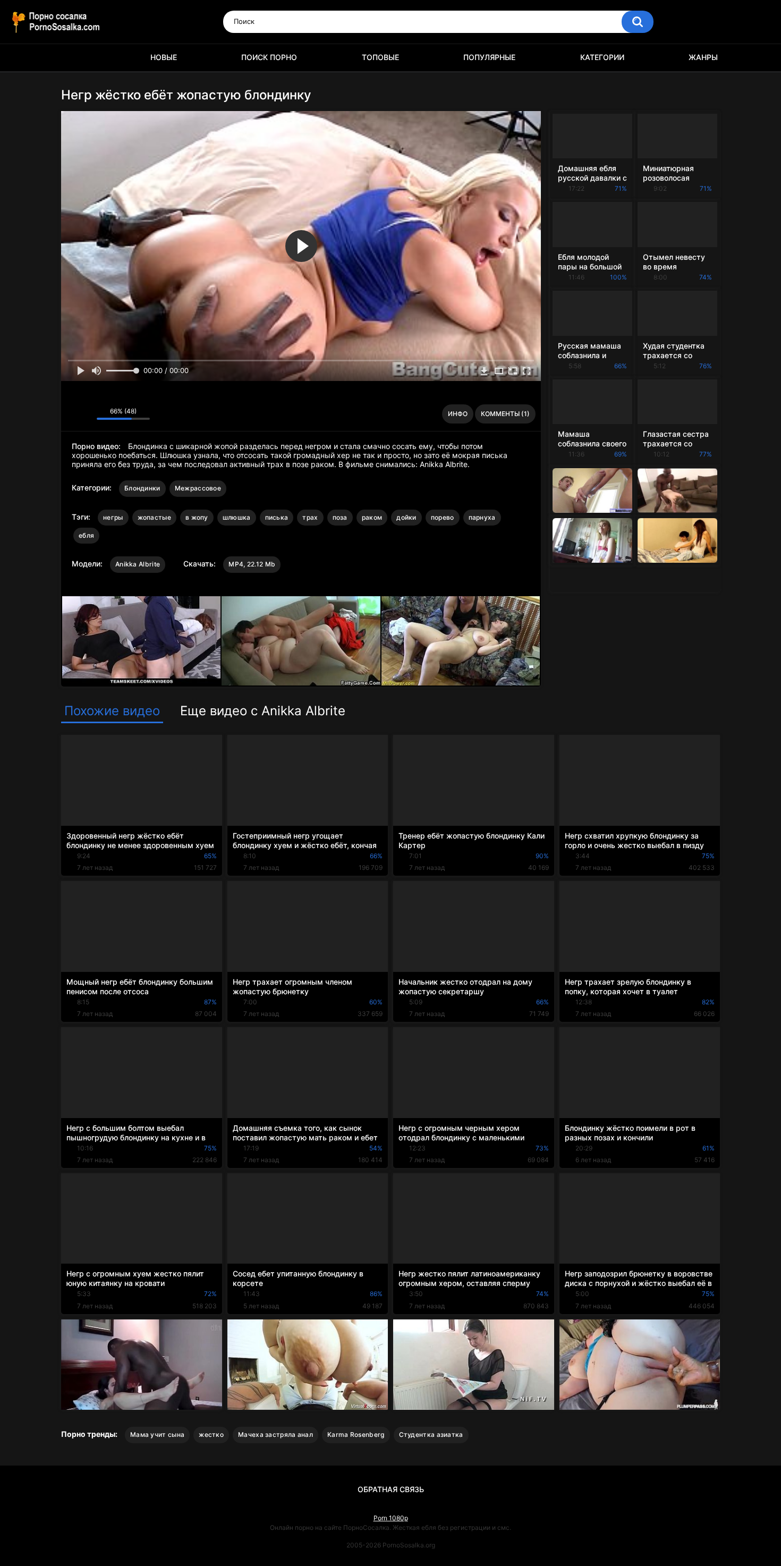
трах (310, 517)
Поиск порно (269, 57)
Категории (602, 57)
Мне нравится (72, 414)
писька (276, 517)
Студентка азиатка (431, 1434)
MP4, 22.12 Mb (251, 564)
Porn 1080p (390, 1518)
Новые (163, 57)
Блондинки (142, 488)
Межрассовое (198, 488)
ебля (86, 535)
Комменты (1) (505, 414)
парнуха (482, 517)
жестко (211, 1434)
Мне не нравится (85, 414)
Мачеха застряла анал (275, 1434)
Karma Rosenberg (356, 1434)
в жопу (196, 517)
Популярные (489, 57)
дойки (406, 517)
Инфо (458, 414)
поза (340, 517)
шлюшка (237, 517)
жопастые (154, 517)
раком (372, 517)
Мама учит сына (157, 1434)
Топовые (380, 57)
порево (442, 517)
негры (113, 517)
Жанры (703, 57)
